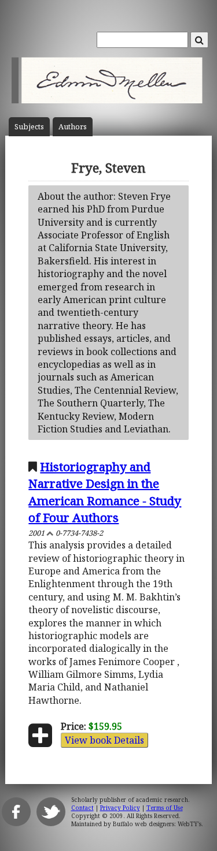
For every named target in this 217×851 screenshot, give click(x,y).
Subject (29, 126)
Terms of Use (164, 808)
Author (72, 126)
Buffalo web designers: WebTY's (157, 824)
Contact (82, 808)
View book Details (104, 740)
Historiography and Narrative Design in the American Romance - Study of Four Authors (104, 491)
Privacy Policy (120, 808)
